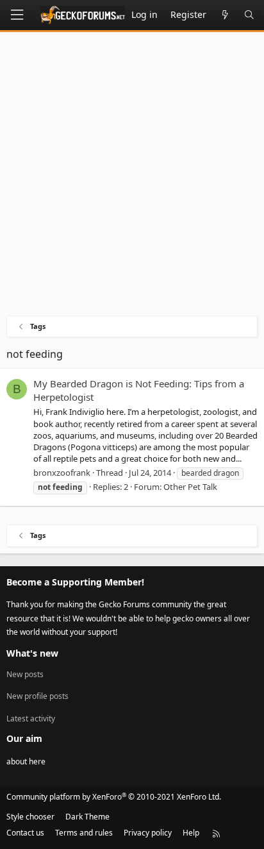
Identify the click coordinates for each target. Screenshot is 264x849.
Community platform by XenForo (113, 796)
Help (191, 832)
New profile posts (37, 696)
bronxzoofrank (61, 472)
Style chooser (30, 816)
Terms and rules (84, 832)
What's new (32, 653)
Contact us (25, 832)
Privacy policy (148, 832)
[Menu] (17, 15)
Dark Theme (87, 816)
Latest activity (30, 718)
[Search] (249, 15)
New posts (25, 674)
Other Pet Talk (190, 486)
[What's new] (225, 15)
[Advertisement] (132, 177)
